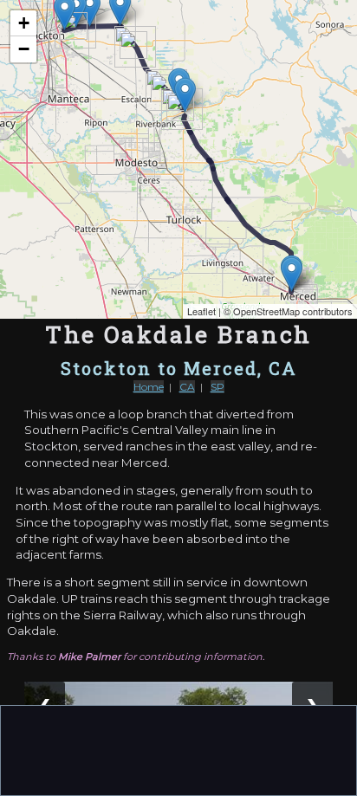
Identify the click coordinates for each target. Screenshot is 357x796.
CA (187, 386)
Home (148, 386)
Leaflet (201, 311)
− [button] (23, 49)
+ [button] (23, 23)
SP (217, 386)
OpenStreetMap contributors (293, 311)
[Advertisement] (178, 749)
